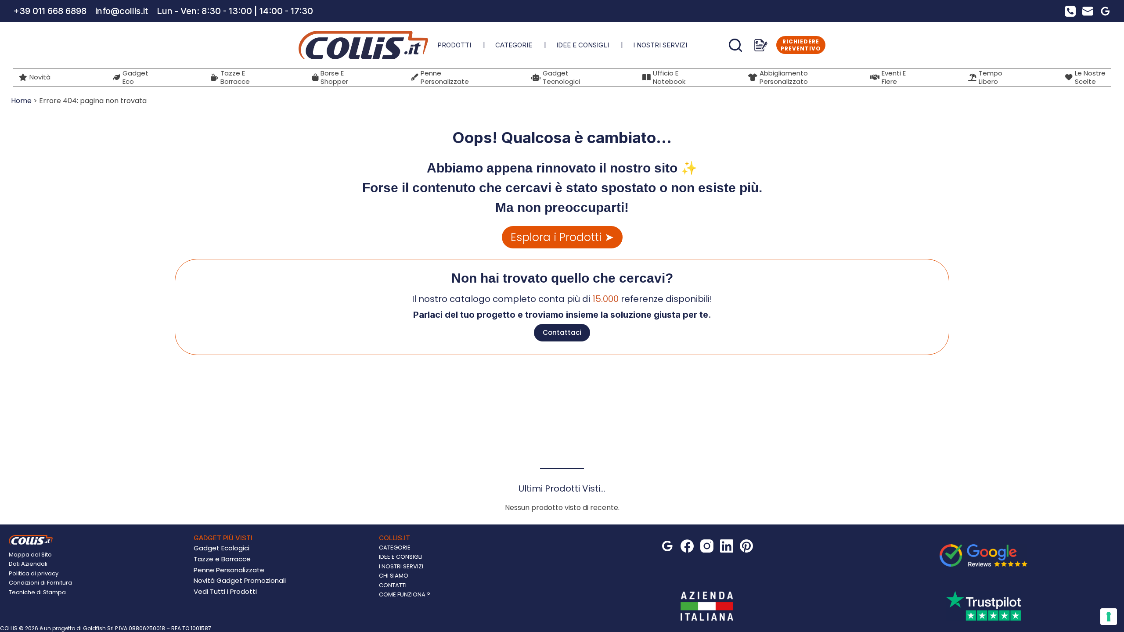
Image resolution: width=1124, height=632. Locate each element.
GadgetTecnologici (561, 77)
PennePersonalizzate (445, 77)
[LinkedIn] (726, 546)
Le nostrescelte (1090, 77)
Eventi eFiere (894, 77)
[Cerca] (735, 45)
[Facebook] (687, 546)
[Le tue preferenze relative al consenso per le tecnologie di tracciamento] (1108, 616)
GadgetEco (135, 77)
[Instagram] (706, 546)
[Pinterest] (746, 546)
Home (21, 101)
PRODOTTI (454, 45)
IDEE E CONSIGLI (582, 45)
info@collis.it (121, 11)
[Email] (1087, 11)
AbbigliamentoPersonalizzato (784, 77)
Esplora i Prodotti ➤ (562, 237)
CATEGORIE (513, 45)
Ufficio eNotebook (669, 77)
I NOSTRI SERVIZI (660, 45)
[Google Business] (1105, 11)
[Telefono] (1070, 11)
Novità (39, 77)
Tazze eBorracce (235, 77)
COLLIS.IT (394, 538)
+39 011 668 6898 (49, 11)
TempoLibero (990, 77)
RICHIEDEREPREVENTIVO (801, 45)
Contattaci (562, 332)
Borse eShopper (334, 77)
